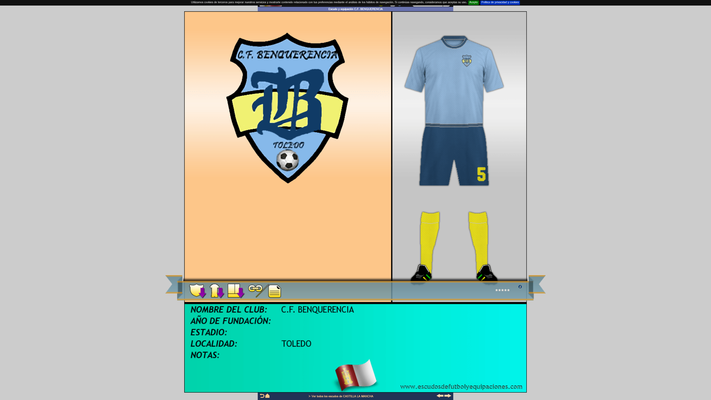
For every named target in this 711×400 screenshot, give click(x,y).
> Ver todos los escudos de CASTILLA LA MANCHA (340, 397)
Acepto (473, 3)
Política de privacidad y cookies (500, 3)
